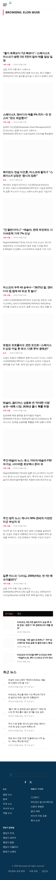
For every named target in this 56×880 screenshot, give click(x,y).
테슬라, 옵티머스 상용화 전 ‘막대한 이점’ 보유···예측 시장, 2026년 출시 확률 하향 (26, 404)
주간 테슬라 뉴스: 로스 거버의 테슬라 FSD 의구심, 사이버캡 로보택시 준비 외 (27, 462)
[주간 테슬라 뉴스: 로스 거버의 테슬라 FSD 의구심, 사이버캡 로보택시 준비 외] (28, 443)
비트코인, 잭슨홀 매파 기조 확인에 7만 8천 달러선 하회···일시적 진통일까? (26, 696)
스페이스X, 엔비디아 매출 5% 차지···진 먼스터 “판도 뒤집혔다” (27, 116)
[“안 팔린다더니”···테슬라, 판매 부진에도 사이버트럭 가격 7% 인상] (28, 212)
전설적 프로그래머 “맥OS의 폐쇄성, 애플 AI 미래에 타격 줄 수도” (26, 681)
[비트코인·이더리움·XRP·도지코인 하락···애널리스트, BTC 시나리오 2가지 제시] (8, 658)
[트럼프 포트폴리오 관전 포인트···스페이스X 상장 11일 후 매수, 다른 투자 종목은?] (28, 327)
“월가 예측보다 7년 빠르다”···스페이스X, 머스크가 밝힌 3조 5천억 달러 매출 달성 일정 (28, 56)
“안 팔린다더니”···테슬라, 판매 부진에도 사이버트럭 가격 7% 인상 (28, 231)
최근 (19, 613)
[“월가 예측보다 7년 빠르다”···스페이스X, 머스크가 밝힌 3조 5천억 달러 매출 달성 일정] (28, 35)
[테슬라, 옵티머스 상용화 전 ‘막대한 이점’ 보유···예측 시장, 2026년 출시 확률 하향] (28, 385)
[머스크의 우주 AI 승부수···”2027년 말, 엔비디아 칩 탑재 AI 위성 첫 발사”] (28, 270)
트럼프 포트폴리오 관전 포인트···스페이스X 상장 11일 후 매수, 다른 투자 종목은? (27, 346)
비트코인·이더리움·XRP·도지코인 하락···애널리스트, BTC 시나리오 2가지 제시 (35, 656)
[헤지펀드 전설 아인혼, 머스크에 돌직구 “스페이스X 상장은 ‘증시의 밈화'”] (28, 154)
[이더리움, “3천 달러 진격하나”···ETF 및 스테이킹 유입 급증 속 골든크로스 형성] (8, 643)
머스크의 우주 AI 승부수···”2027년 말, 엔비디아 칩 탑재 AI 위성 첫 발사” (28, 289)
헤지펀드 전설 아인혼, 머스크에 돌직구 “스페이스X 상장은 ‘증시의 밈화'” (28, 173)
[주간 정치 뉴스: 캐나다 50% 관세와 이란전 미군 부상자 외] (28, 500)
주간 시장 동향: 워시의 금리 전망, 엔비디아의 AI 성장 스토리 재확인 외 (26, 725)
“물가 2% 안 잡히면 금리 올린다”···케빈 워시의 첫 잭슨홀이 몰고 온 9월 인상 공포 (27, 710)
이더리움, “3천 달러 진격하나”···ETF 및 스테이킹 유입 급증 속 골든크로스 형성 (34, 641)
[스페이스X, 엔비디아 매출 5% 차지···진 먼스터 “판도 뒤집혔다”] (28, 96)
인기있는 (9, 613)
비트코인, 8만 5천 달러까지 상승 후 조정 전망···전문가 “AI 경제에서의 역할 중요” (35, 625)
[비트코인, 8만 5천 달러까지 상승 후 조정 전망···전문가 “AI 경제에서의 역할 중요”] (8, 625)
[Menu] (5, 4)
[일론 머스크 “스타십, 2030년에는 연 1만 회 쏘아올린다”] (28, 558)
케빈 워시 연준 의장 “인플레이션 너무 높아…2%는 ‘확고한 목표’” (26, 740)
